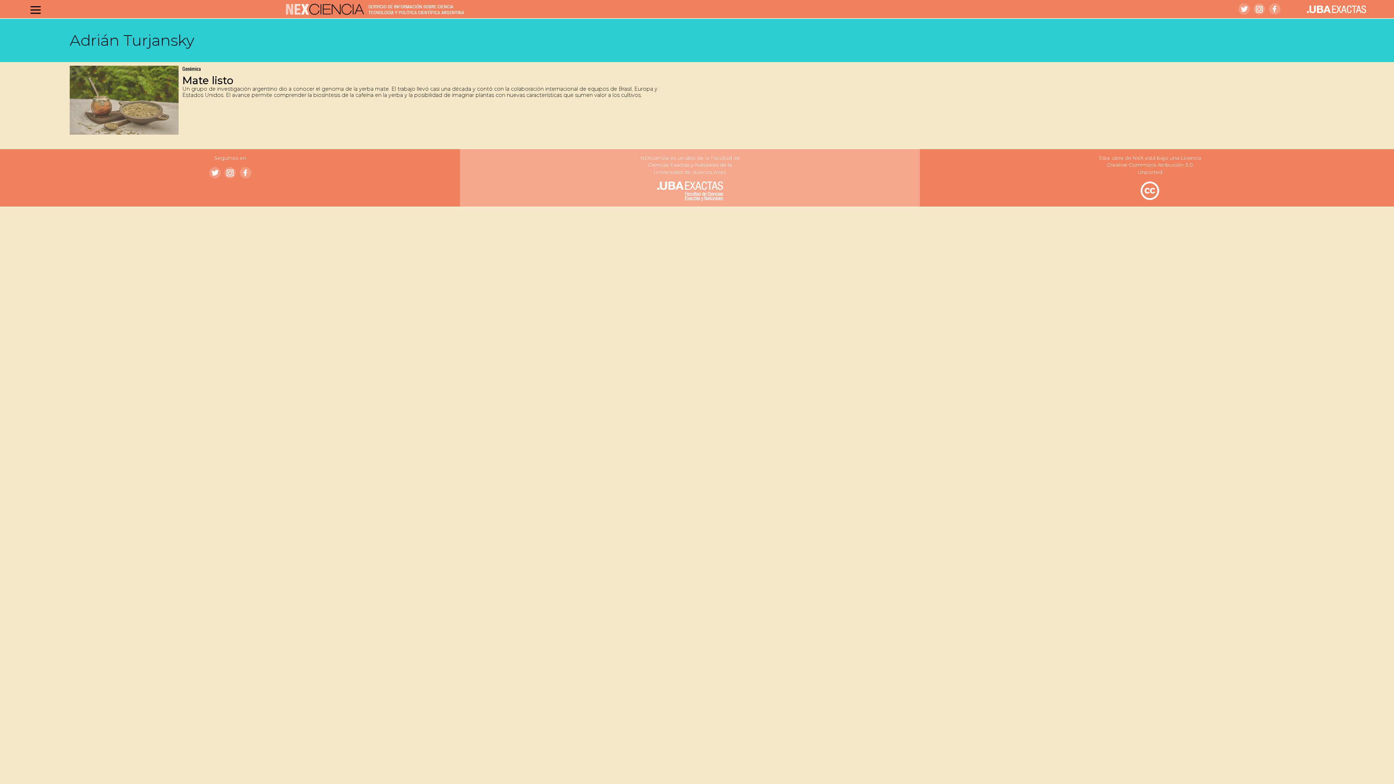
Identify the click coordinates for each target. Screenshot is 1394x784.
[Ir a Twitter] (1244, 9)
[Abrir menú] (35, 10)
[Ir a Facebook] (1274, 9)
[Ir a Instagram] (1259, 9)
